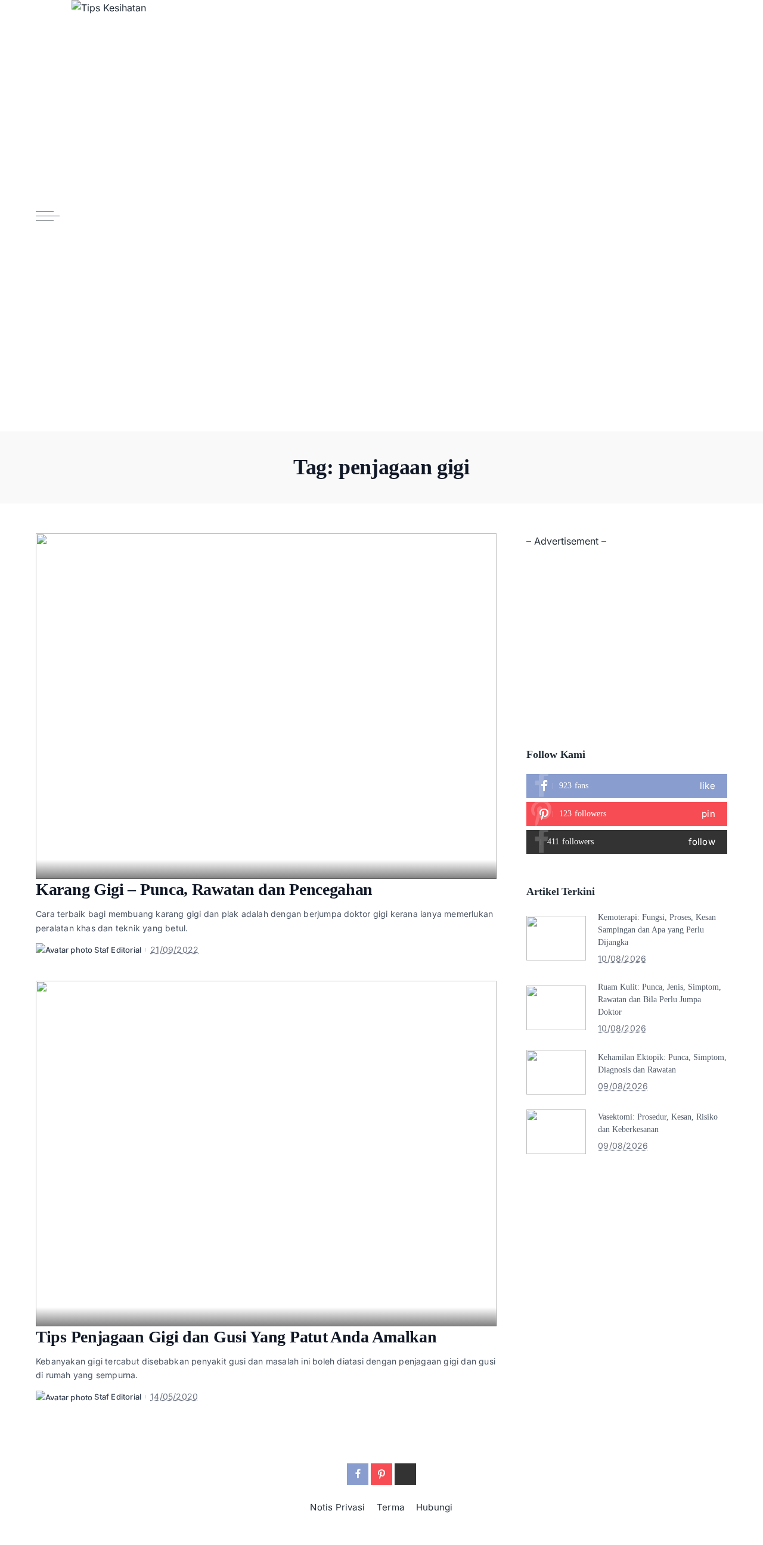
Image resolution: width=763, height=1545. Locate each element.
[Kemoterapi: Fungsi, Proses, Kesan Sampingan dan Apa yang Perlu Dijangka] (556, 938)
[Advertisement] (626, 633)
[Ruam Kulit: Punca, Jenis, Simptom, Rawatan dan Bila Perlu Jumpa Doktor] (556, 1008)
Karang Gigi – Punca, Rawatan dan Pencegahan (204, 889)
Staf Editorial (117, 950)
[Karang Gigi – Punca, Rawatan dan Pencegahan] (266, 706)
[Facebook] (626, 786)
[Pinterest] (626, 814)
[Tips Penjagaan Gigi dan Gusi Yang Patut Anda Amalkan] (266, 1153)
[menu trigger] (54, 215)
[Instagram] (626, 842)
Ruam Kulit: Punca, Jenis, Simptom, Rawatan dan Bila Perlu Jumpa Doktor (659, 999)
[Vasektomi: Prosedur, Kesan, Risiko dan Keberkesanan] (556, 1131)
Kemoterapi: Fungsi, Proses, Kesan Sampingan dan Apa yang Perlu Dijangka (657, 930)
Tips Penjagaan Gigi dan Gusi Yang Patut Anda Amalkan (236, 1337)
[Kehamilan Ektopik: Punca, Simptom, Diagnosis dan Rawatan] (556, 1072)
